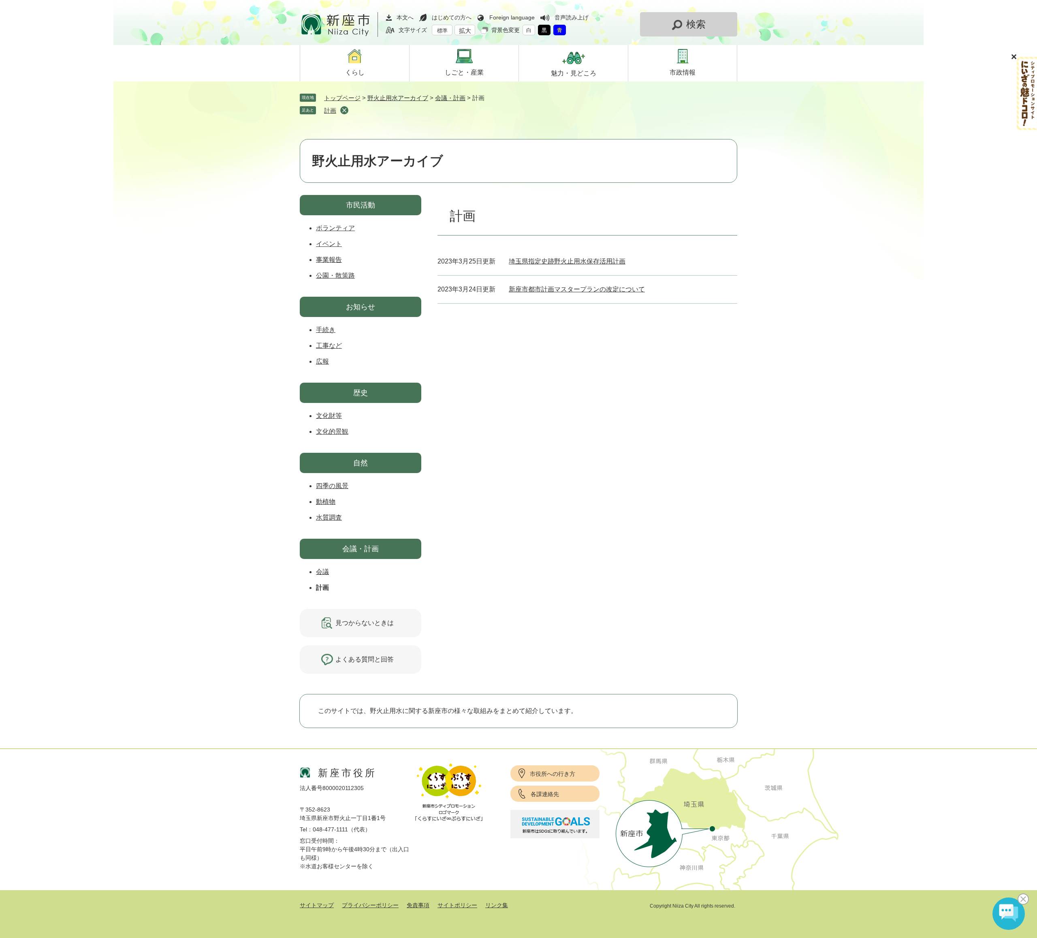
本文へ (405, 17)
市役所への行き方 (552, 774)
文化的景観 (332, 431)
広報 (322, 361)
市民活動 (360, 205)
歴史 (360, 393)
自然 (360, 463)
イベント (329, 243)
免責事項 (418, 905)
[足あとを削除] (344, 110)
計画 (330, 110)
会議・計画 (450, 97)
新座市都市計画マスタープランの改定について (577, 289)
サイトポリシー (457, 905)
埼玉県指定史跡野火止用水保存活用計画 (567, 261)
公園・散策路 (335, 275)
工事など (329, 345)
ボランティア (335, 228)
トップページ (342, 97)
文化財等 (329, 415)
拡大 (465, 30)
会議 (322, 571)
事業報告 (329, 259)
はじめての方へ (452, 17)
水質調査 (329, 517)
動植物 (325, 501)
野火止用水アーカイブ (397, 97)
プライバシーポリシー (370, 905)
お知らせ (360, 307)
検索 (696, 24)
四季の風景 (332, 485)
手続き (325, 329)
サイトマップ (317, 905)
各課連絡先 (545, 794)
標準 (442, 31)
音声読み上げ (572, 17)
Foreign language (512, 17)
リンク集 (496, 905)
